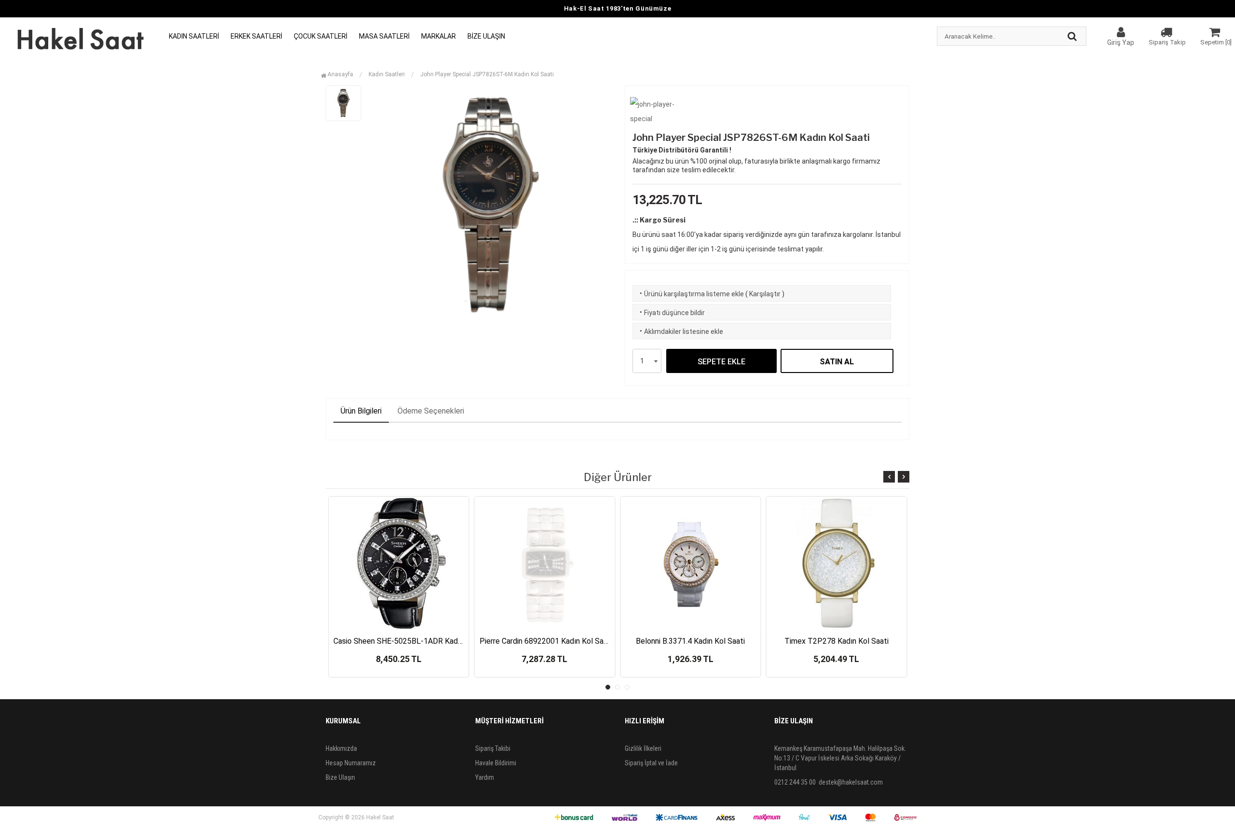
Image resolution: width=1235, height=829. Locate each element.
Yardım (484, 777)
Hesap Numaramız (351, 763)
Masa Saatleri (384, 36)
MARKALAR (438, 36)
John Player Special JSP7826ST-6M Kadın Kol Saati (487, 74)
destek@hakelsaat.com (851, 782)
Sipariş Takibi (492, 748)
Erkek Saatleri (256, 36)
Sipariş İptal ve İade (651, 763)
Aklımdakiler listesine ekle (680, 331)
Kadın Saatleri (194, 36)
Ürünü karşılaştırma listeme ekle (691, 294)
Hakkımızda (341, 748)
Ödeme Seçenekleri (431, 410)
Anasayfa (339, 74)
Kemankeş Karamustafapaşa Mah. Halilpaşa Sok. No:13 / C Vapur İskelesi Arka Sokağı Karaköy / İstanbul (840, 758)
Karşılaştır (765, 294)
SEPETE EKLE (721, 361)
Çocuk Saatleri (320, 36)
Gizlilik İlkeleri (643, 748)
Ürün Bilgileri (361, 410)
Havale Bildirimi (495, 763)
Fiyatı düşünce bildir (671, 313)
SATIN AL (837, 361)
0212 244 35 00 (795, 782)
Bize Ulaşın (486, 36)
